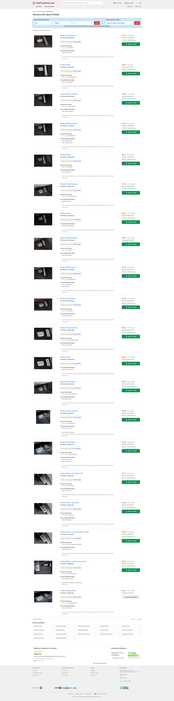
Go (97, 23)
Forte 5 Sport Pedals (61, 626)
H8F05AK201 (70, 300)
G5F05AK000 (70, 330)
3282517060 (70, 505)
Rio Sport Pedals (104, 630)
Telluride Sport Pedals (61, 638)
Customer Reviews (37, 673)
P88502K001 (70, 593)
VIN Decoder (36, 675)
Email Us (125, 674)
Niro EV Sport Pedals (39, 630)
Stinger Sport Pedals (39, 638)
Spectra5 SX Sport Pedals (106, 634)
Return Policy (79, 694)
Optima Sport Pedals (83, 630)
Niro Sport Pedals (60, 630)
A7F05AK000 (70, 269)
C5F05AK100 (70, 215)
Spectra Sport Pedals (61, 634)
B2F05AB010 (70, 37)
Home (34, 11)
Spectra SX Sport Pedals (84, 634)
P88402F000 (70, 563)
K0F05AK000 (70, 240)
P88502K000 (70, 444)
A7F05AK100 (70, 125)
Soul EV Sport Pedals (127, 630)
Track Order (64, 673)
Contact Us (130, 6)
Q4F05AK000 (70, 359)
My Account (64, 670)
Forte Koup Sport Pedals (84, 626)
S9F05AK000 (70, 157)
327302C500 (70, 534)
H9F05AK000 (70, 384)
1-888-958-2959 (127, 681)
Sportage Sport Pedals (127, 634)
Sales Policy (71, 694)
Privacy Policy (88, 694)
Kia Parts (38, 6)
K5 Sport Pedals (126, 626)
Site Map (93, 675)
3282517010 (70, 475)
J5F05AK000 (70, 67)
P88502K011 (70, 413)
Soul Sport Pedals (38, 634)
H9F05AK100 (70, 186)
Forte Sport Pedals (104, 626)
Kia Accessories (49, 6)
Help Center (138, 6)
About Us (35, 670)
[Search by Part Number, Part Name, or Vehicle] (104, 3)
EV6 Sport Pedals (38, 626)
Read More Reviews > (101, 663)
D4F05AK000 (70, 96)
